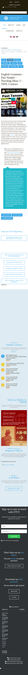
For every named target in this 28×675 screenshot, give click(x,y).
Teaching (10, 59)
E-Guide (14, 597)
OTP (21, 66)
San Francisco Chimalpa (5, 639)
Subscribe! (14, 536)
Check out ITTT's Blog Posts (11, 231)
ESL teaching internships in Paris (5, 631)
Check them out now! (14, 566)
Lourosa (4, 641)
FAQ (20, 63)
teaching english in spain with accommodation (14, 255)
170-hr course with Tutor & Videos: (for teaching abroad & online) (12, 379)
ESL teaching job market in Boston (5, 635)
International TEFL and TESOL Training (16, 18)
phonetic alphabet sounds (14, 268)
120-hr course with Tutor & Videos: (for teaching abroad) (12, 386)
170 (3, 378)
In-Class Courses (17, 214)
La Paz (3, 646)
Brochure (14, 591)
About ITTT (11, 25)
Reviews (18, 59)
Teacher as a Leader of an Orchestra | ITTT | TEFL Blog (14, 238)
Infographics (5, 63)
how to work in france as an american (14, 281)
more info (13, 351)
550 (3, 356)
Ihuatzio (4, 645)
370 (3, 364)
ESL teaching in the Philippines (5, 614)
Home (4, 25)
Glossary (13, 63)
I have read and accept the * (10, 540)
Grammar (5, 66)
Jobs (24, 25)
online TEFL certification (13, 152)
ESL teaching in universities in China (5, 618)
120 (3, 385)
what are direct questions (14, 274)
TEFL (4, 59)
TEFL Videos (8, 49)
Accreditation (10, 31)
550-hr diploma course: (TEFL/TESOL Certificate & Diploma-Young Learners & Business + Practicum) (16, 358)
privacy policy (16, 540)
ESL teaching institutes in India (5, 622)
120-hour (12, 135)
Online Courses (6, 214)
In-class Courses (4, 652)
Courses (18, 25)
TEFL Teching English (16, 49)
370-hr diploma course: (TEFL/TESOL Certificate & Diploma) (15, 365)
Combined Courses (7, 218)
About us (5, 609)
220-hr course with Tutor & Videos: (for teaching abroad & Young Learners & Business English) (13, 371)
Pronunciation (13, 66)
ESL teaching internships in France (5, 627)
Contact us (19, 31)
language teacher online (14, 262)
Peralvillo (4, 643)
